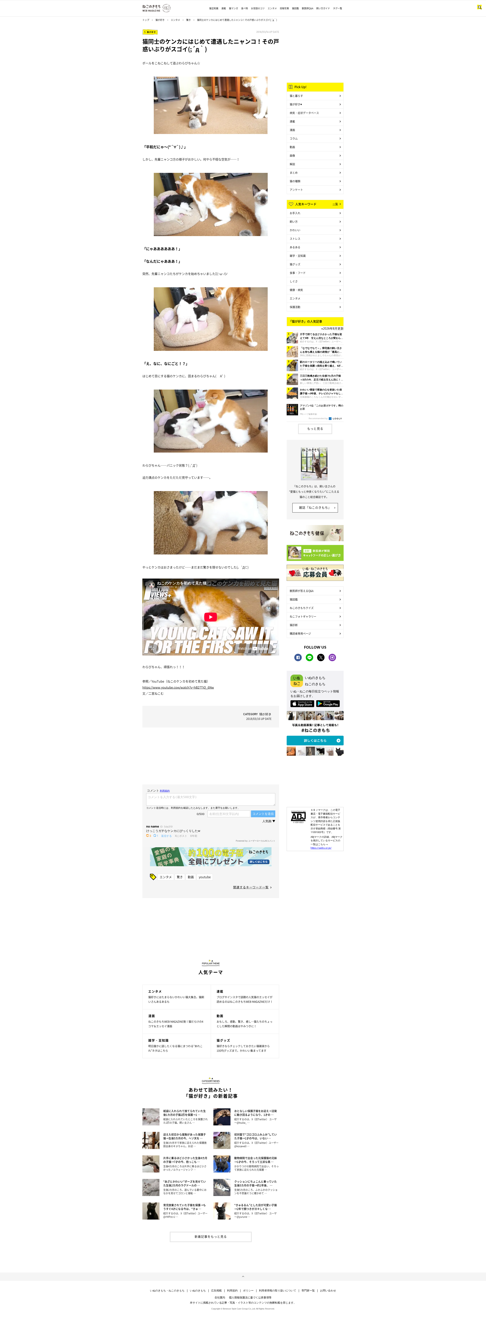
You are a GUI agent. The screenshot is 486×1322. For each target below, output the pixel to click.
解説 (292, 164)
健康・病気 (296, 290)
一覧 (335, 204)
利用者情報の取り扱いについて (277, 1290)
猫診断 (294, 625)
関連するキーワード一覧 (251, 887)
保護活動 (295, 307)
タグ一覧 (337, 8)
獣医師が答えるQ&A (301, 591)
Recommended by (318, 418)
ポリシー (248, 1290)
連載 (223, 8)
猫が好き (160, 20)
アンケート (296, 189)
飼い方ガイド (323, 8)
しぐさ (294, 281)
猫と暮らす (296, 96)
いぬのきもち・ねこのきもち (167, 1290)
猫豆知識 (213, 8)
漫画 (292, 130)
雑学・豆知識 (298, 255)
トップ (145, 20)
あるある (295, 247)
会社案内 (220, 1297)
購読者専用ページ (300, 633)
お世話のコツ (258, 8)
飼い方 (294, 221)
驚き (188, 20)
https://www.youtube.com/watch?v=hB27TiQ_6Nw (178, 687)
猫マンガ (233, 8)
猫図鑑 (295, 8)
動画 (191, 877)
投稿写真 (284, 8)
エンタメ (272, 8)
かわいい (295, 230)
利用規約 (232, 1290)
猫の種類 (295, 181)
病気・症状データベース (304, 113)
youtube (205, 877)
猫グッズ (295, 264)
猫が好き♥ (296, 104)
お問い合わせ (328, 1290)
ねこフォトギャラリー (303, 616)
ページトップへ (243, 1276)
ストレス (295, 238)
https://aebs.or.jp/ (321, 848)
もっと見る (315, 428)
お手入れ (295, 213)
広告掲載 (216, 1290)
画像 (292, 155)
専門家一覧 (308, 1290)
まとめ (294, 172)
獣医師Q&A (307, 8)
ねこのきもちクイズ (302, 608)
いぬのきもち (198, 1290)
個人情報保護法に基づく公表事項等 (250, 1297)
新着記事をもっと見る (211, 1236)
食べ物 (244, 8)
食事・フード (298, 273)
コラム (294, 138)
